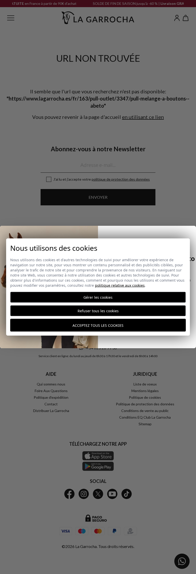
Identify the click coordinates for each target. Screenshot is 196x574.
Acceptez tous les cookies (98, 325)
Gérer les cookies (98, 297)
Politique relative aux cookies (120, 285)
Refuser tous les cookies (98, 310)
